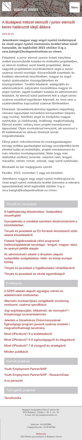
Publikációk (14, 283)
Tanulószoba (12, 397)
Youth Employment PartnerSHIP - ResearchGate (36, 374)
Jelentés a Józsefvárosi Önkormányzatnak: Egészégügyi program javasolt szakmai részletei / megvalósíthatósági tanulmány (37, 323)
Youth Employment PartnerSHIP (25, 369)
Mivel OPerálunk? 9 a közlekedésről (28, 333)
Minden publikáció (16, 351)
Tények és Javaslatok (21, 204)
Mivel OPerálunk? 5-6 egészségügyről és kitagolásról (39, 339)
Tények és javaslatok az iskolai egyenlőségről (34, 273)
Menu (74, 7)
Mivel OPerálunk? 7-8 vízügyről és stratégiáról (35, 345)
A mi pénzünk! (13, 380)
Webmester (41, 434)
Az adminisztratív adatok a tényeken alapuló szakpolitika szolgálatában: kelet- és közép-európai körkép (38, 258)
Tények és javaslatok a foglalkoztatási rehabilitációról (39, 268)
